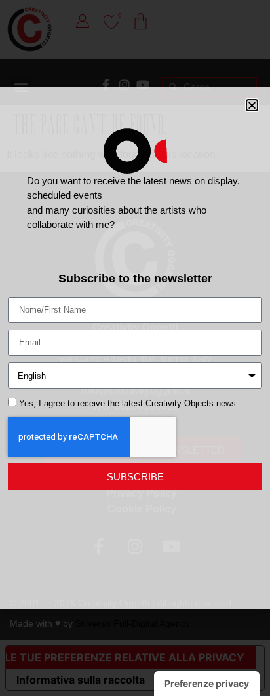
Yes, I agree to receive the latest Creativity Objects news (127, 404)
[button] (252, 105)
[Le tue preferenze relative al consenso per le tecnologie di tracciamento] (207, 683)
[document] (135, 348)
